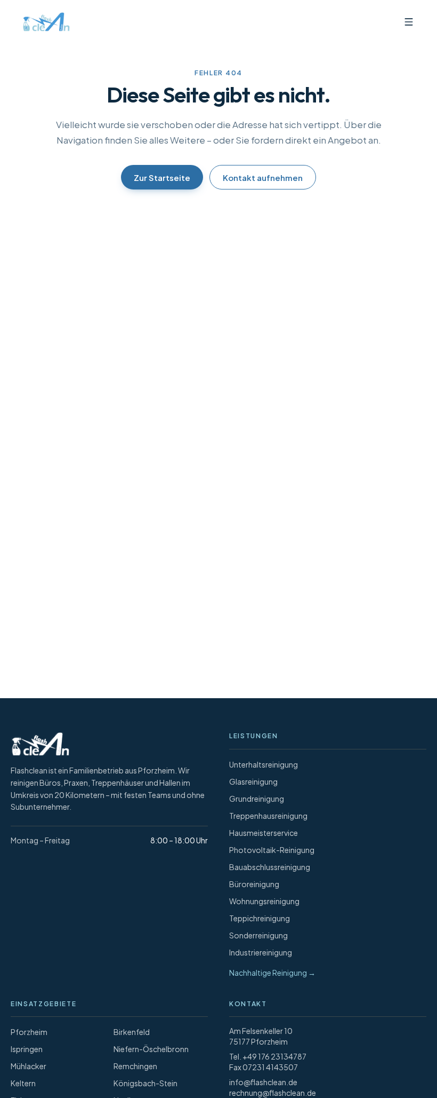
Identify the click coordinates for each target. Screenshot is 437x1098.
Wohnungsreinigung (264, 901)
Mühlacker (28, 1066)
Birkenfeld (132, 1032)
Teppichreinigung (259, 918)
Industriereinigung (260, 952)
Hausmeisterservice (263, 833)
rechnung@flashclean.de (272, 1092)
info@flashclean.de (263, 1082)
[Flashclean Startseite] (44, 21)
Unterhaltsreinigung (263, 764)
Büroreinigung (254, 884)
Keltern (23, 1083)
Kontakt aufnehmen (263, 177)
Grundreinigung (256, 798)
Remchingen (135, 1066)
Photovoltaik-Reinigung (271, 850)
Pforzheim (29, 1032)
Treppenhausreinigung (268, 815)
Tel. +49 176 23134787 (267, 1056)
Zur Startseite (162, 177)
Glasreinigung (253, 781)
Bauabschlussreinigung (269, 867)
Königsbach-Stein (145, 1083)
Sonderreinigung (258, 935)
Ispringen (27, 1049)
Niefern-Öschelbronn (151, 1049)
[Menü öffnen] (408, 22)
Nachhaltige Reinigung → (272, 972)
